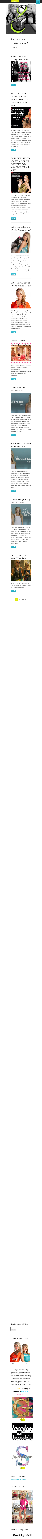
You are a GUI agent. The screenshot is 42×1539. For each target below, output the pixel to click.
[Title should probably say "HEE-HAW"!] (21, 514)
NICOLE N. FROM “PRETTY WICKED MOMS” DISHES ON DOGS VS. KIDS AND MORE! (19, 99)
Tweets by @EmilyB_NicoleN (18, 1479)
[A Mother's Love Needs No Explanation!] (21, 458)
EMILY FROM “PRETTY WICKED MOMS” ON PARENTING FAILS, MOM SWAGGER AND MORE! (20, 164)
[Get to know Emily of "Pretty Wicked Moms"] (21, 298)
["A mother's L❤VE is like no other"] (21, 403)
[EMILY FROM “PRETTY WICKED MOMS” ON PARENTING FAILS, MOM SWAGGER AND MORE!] (21, 182)
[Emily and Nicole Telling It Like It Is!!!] (21, 71)
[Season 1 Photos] (21, 353)
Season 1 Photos (18, 340)
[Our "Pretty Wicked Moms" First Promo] (21, 570)
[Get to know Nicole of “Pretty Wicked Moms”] (21, 242)
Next (24, 599)
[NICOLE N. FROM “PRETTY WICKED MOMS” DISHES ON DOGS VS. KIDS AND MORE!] (21, 117)
